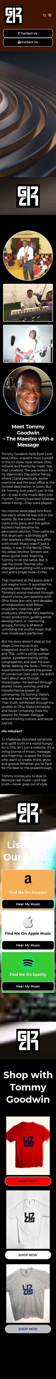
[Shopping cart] (44, 15)
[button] (49, 15)
